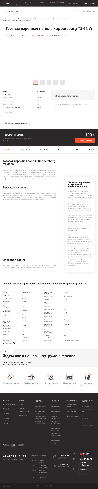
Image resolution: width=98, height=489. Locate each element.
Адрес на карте (19, 364)
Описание (6, 149)
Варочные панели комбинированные (40, 417)
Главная (5, 19)
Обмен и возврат (41, 461)
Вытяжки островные (6, 414)
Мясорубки (85, 418)
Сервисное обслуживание (28, 3)
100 (89, 134)
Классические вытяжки (23, 416)
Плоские (5, 423)
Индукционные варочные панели (40, 422)
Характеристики (24, 149)
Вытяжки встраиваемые (7, 419)
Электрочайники (87, 425)
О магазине (34, 455)
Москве (65, 104)
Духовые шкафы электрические (72, 410)
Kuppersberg (25, 35)
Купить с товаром (85, 140)
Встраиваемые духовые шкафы (55, 412)
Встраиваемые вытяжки (55, 407)
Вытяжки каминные (9, 404)
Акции (69, 3)
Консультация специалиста (17, 123)
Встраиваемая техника (25, 19)
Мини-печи (85, 415)
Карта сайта (42, 477)
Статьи (33, 477)
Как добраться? (8, 364)
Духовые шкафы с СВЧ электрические (73, 415)
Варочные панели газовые (61, 19)
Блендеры (85, 406)
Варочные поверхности (42, 19)
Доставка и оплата (42, 3)
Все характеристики (9, 112)
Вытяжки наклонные (6, 408)
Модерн (21, 408)
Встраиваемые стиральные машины (55, 442)
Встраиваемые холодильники (55, 429)
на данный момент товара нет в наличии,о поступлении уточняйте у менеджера (67, 95)
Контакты (34, 470)
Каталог (13, 19)
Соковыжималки (87, 422)
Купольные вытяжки (25, 411)
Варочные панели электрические (40, 412)
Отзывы (76, 149)
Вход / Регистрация (89, 3)
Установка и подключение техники (43, 472)
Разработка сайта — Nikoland (46, 486)
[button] (49, 59)
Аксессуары (44, 149)
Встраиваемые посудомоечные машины (56, 423)
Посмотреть (84, 469)
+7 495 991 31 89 (14, 456)
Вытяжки (6, 400)
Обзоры (75, 3)
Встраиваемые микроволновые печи (56, 435)
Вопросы (92, 149)
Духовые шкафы (72, 400)
